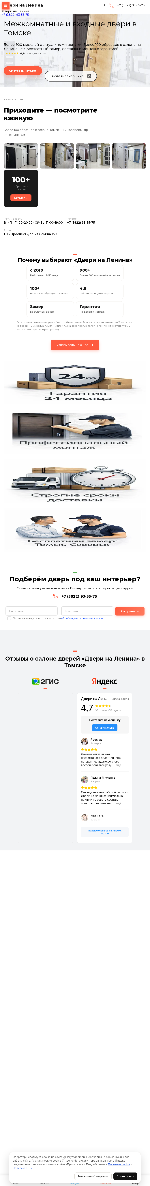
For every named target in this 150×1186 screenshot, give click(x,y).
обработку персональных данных (82, 618)
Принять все (125, 1176)
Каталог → (21, 197)
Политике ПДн (22, 1168)
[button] (71, 76)
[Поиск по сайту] (104, 5)
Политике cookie (119, 1164)
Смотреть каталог (23, 70)
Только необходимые (93, 1176)
